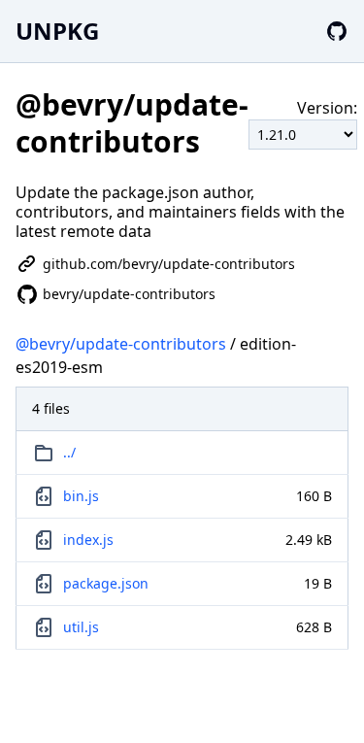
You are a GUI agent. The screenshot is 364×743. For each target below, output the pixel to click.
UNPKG (57, 31)
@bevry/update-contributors (121, 344)
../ (69, 452)
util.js (81, 627)
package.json (106, 583)
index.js (88, 539)
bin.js (81, 496)
